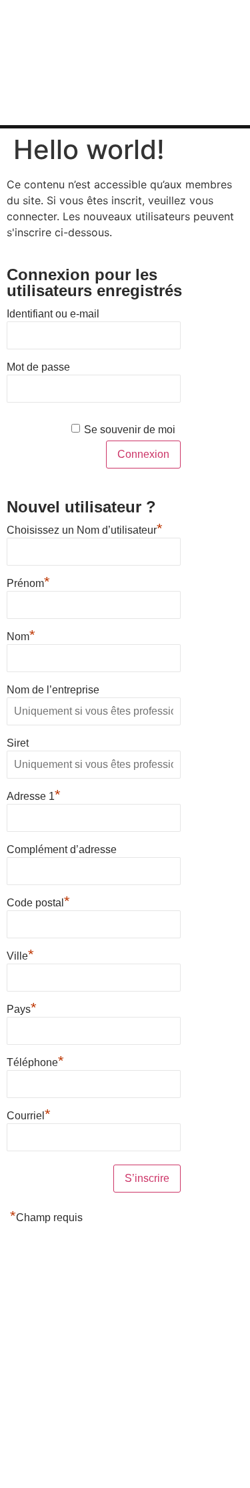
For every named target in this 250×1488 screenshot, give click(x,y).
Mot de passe (38, 367)
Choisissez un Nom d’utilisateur (85, 528)
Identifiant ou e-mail (53, 313)
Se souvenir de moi (129, 429)
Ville (20, 954)
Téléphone (35, 1060)
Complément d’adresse (62, 849)
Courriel (29, 1114)
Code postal (38, 901)
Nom (21, 635)
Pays (22, 1007)
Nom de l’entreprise (53, 689)
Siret (18, 743)
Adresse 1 (34, 794)
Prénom (28, 581)
